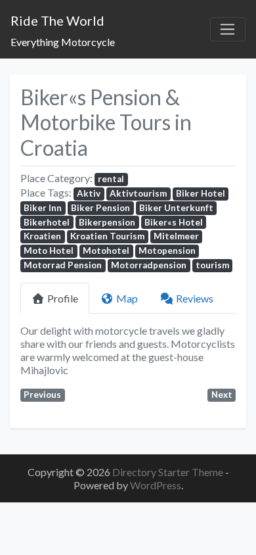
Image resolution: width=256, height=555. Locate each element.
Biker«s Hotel (173, 222)
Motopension (167, 250)
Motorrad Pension (63, 265)
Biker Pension (100, 208)
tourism (212, 265)
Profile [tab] (62, 298)
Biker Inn (43, 208)
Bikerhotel (47, 222)
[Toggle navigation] (227, 29)
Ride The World (57, 20)
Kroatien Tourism (107, 236)
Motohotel (106, 250)
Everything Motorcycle (63, 42)
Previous (42, 394)
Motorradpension (148, 265)
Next (221, 394)
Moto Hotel (49, 250)
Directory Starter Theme (168, 472)
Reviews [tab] (194, 298)
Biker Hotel (200, 193)
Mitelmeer (176, 236)
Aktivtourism (138, 193)
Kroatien (42, 236)
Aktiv (88, 193)
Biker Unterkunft (176, 208)
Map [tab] (127, 298)
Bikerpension (107, 222)
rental (111, 179)
